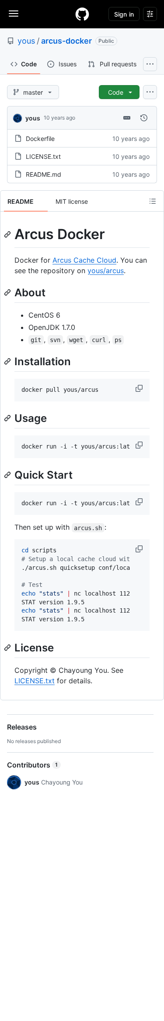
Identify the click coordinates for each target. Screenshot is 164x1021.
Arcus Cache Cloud (84, 260)
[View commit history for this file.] (143, 118)
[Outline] (152, 201)
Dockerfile (40, 138)
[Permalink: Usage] (8, 418)
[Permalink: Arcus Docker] (8, 234)
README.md (43, 174)
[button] (140, 388)
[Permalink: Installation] (8, 361)
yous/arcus (105, 270)
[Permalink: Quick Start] (8, 475)
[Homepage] (82, 14)
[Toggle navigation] (13, 13)
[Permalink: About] (8, 292)
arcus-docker (66, 40)
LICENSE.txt (43, 156)
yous (26, 40)
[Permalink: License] (8, 647)
